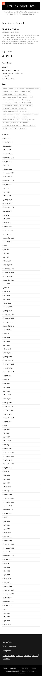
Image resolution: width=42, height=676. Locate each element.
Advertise (13, 668)
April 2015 (6, 529)
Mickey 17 (5, 76)
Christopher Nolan (20, 94)
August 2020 (7, 284)
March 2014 (7, 578)
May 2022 (6, 219)
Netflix (10, 117)
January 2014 (7, 586)
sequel (24, 120)
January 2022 (7, 226)
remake (24, 117)
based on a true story (32, 88)
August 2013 (7, 605)
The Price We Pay (10, 29)
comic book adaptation (10, 97)
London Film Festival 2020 (10, 111)
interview (29, 105)
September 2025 (8, 142)
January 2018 (7, 402)
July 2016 (6, 471)
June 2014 (6, 567)
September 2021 (8, 238)
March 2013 (7, 625)
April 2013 (6, 621)
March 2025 (7, 150)
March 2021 (7, 261)
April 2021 (6, 257)
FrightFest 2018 (26, 103)
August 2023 (7, 184)
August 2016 (7, 468)
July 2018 (6, 380)
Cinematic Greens (9, 655)
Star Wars (6, 122)
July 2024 (6, 165)
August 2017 (7, 422)
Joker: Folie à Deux (8, 79)
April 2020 (6, 299)
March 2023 (7, 196)
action (5, 88)
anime (11, 88)
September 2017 (8, 418)
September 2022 (8, 207)
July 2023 (6, 188)
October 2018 (7, 368)
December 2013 (8, 590)
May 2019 (6, 341)
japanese (6, 108)
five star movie (7, 103)
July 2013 (6, 609)
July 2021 (6, 246)
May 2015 (6, 525)
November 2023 (8, 173)
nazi (4, 117)
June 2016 (6, 475)
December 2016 (8, 452)
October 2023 (7, 177)
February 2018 (8, 399)
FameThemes (21, 673)
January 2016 (7, 494)
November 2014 (8, 548)
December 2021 (8, 230)
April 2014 (6, 575)
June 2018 (6, 383)
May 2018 (6, 387)
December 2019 (8, 314)
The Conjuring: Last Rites (10, 70)
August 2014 (7, 559)
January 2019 (7, 357)
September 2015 (8, 510)
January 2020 (7, 311)
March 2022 (7, 223)
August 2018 (7, 376)
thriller (5, 128)
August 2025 (7, 146)
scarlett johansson (8, 120)
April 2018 (6, 391)
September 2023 (8, 180)
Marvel (17, 114)
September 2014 (8, 556)
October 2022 (7, 203)
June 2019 (6, 337)
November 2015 (8, 502)
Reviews (6, 658)
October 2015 (7, 506)
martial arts (23, 111)
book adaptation (8, 94)
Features (19, 655)
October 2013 (7, 598)
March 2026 (7, 138)
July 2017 (6, 425)
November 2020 (8, 272)
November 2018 (8, 364)
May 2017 (6, 433)
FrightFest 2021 (7, 105)
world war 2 (23, 128)
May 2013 (6, 617)
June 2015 (6, 521)
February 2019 (8, 353)
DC (30, 97)
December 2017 (8, 406)
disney (17, 100)
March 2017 (7, 441)
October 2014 (7, 552)
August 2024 (7, 161)
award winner (19, 88)
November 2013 (8, 594)
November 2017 (8, 410)
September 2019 (8, 326)
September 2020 (8, 280)
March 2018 (7, 395)
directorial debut (8, 100)
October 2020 (7, 276)
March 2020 (7, 303)
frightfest (17, 103)
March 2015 (7, 533)
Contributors (5, 32)
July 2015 (6, 517)
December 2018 (8, 360)
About (5, 668)
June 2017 (6, 429)
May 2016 (6, 479)
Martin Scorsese (8, 114)
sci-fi (18, 120)
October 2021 (7, 234)
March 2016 (7, 487)
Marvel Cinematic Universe (30, 114)
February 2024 (8, 169)
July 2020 (6, 288)
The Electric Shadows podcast (12, 125)
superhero (14, 122)
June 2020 (6, 291)
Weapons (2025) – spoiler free (12, 73)
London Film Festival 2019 (18, 108)
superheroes (24, 122)
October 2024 (7, 154)
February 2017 (8, 445)
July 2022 (6, 215)
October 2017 (7, 414)
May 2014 (6, 571)
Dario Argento (23, 97)
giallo (15, 105)
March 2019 (7, 349)
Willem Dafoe (13, 128)
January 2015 (7, 540)
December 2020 (8, 268)
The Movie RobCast (29, 125)
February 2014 (8, 582)
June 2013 (6, 613)
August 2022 (7, 211)
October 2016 (7, 460)
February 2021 (8, 265)
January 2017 (7, 448)
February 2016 (8, 490)
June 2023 (6, 192)
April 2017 (6, 437)
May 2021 (6, 253)
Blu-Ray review (25, 91)
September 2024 (8, 158)
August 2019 (7, 330)
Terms (34, 668)
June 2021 (6, 249)
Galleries (27, 655)
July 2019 (6, 334)
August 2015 (7, 513)
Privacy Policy (24, 668)
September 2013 (8, 602)
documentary (26, 100)
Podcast (35, 655)
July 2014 (6, 563)
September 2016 (8, 464)
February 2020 (8, 307)
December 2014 (8, 544)
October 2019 (7, 322)
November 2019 (8, 318)
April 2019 (6, 345)
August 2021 (7, 242)
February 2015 (8, 536)
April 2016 (6, 483)
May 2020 (6, 295)
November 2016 (8, 456)
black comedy (14, 91)
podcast (16, 117)
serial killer (32, 120)
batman (5, 91)
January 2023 (7, 200)
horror (22, 105)
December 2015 (8, 498)
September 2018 (8, 372)
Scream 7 (5, 67)
